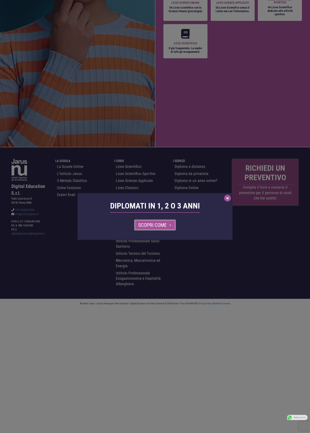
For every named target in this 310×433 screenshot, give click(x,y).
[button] (155, 225)
